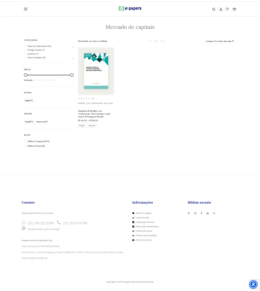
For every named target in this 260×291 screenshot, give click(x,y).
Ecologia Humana (35, 50)
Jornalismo (32, 53)
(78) (43, 57)
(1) (43, 50)
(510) (46, 141)
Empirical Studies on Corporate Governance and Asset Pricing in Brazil (94, 114)
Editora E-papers (36, 141)
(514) (49, 46)
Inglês (27, 100)
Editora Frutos (34, 146)
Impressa (40, 121)
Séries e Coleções (35, 57)
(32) (43, 146)
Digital (28, 121)
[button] (234, 9)
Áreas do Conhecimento (37, 46)
